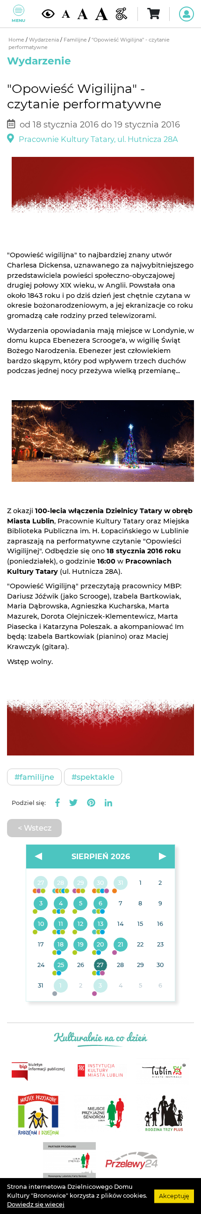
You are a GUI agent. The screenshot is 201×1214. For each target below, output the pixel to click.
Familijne (76, 40)
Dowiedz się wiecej (36, 1204)
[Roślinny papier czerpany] (101, 986)
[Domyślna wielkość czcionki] (66, 14)
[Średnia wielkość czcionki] (82, 13)
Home (17, 40)
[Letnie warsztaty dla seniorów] (81, 904)
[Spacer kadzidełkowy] (120, 945)
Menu (18, 20)
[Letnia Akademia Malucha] (41, 904)
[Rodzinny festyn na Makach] (61, 986)
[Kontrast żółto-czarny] (48, 13)
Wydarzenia (44, 40)
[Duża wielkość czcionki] (101, 13)
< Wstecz (34, 828)
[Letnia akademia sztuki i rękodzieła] (120, 883)
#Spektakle (93, 777)
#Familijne (34, 777)
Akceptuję (174, 1195)
